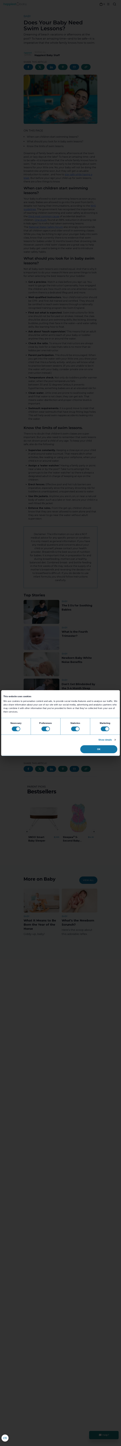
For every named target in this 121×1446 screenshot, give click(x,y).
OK (98, 749)
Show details (105, 739)
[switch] (45, 729)
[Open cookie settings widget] (5, 1438)
